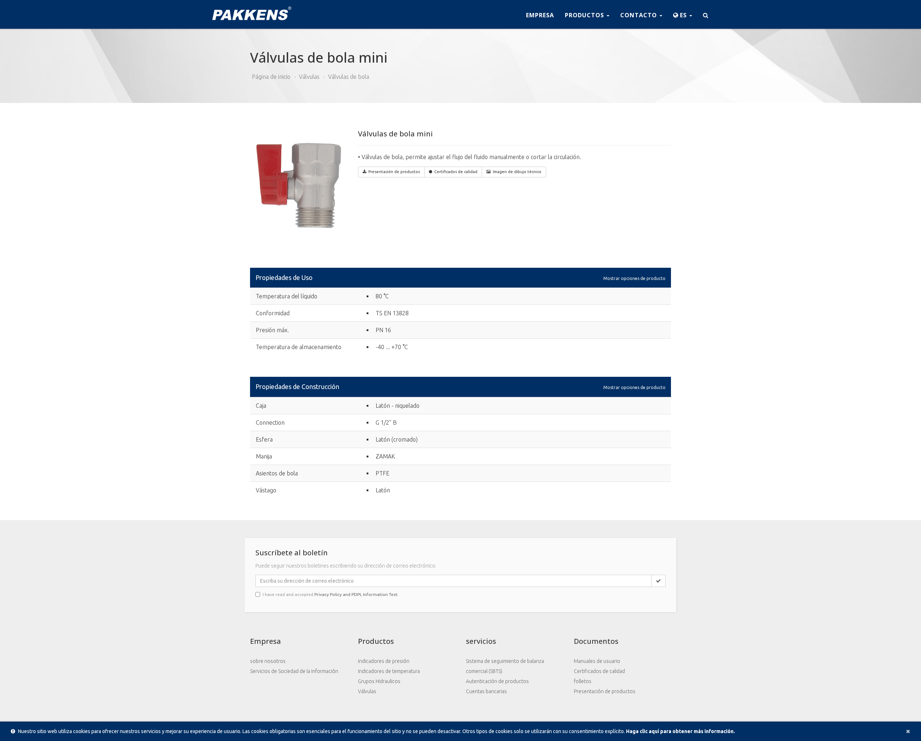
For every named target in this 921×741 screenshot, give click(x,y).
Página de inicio (271, 76)
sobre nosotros (268, 661)
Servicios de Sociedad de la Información (294, 671)
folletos (582, 681)
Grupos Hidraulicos (379, 681)
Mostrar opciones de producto (634, 278)
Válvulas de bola (348, 76)
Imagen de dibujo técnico (517, 172)
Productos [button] (585, 15)
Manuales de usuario (597, 661)
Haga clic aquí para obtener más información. (680, 731)
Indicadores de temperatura (389, 671)
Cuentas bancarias (486, 691)
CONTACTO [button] (639, 15)
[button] (683, 14)
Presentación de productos (604, 691)
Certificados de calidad (455, 172)
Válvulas (309, 76)
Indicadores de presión (383, 661)
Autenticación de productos (497, 681)
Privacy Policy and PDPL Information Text (356, 594)
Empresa (540, 15)
